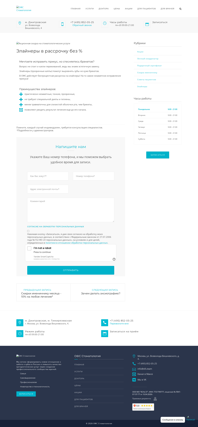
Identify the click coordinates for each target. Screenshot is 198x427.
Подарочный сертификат (149, 65)
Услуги (90, 9)
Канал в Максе (145, 373)
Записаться (158, 155)
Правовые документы (141, 398)
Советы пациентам (146, 79)
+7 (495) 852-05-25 (147, 363)
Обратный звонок (82, 25)
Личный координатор (147, 58)
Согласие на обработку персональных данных (55, 226)
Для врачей (167, 9)
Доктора (104, 9)
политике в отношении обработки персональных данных (77, 242)
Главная (76, 9)
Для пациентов (146, 9)
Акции (128, 9)
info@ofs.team (145, 368)
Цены (117, 9)
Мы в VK (142, 379)
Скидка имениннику (147, 72)
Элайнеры (142, 86)
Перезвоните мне (119, 323)
